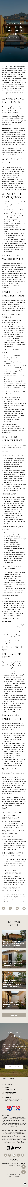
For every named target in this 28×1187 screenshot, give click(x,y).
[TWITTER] (18, 1155)
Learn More (23, 1144)
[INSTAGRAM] (9, 1155)
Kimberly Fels (8, 803)
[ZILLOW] (22, 1155)
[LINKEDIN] (14, 1155)
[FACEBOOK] (5, 1155)
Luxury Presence (14, 1166)
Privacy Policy (14, 1176)
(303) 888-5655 (9, 1094)
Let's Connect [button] (14, 1067)
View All (14, 1015)
